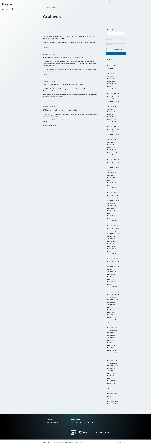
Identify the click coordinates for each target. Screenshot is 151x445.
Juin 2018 (110, 340)
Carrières (126, 1)
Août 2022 (110, 203)
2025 (107, 91)
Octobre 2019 (111, 297)
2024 (107, 124)
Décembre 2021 (111, 226)
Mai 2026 (110, 78)
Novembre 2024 (112, 129)
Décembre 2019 (111, 292)
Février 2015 (110, 403)
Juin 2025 (110, 109)
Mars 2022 (110, 216)
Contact (144, 1)
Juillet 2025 (110, 106)
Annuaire (120, 1)
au (107, 42)
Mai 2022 (110, 210)
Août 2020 (110, 269)
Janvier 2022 (111, 221)
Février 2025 (111, 119)
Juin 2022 (110, 208)
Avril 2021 (110, 246)
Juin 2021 (110, 241)
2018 (107, 322)
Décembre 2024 (112, 127)
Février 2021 (110, 251)
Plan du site (56, 442)
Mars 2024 (110, 149)
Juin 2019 (110, 307)
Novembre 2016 (111, 393)
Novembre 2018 (111, 327)
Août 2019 (110, 302)
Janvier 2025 (111, 122)
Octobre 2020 (111, 264)
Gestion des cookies (78, 442)
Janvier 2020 (111, 287)
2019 (107, 289)
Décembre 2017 (111, 358)
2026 (107, 63)
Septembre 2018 (112, 332)
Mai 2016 (110, 396)
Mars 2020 (110, 282)
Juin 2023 (110, 175)
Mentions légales (68, 442)
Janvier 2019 (111, 320)
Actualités (48, 7)
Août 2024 (110, 137)
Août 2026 (110, 71)
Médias (131, 1)
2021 (107, 223)
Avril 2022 (110, 213)
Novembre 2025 (112, 96)
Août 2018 (110, 335)
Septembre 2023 (112, 167)
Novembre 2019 (111, 294)
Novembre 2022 (112, 195)
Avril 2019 (110, 312)
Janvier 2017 (110, 386)
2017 (107, 355)
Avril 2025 (110, 114)
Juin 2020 (110, 274)
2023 (107, 157)
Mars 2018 (110, 348)
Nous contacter (49, 419)
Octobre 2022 (111, 198)
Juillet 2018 (110, 337)
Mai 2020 (110, 276)
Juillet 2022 (110, 205)
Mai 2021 (110, 243)
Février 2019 (110, 317)
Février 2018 (110, 350)
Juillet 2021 (110, 238)
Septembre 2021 (112, 233)
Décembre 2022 (112, 193)
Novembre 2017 (111, 360)
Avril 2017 (110, 378)
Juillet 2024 (110, 139)
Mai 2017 (109, 376)
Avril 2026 (110, 81)
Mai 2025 (110, 111)
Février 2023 (111, 185)
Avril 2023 (110, 180)
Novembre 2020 (112, 261)
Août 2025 (110, 104)
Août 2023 (110, 170)
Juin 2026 (110, 76)
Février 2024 (111, 152)
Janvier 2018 (111, 353)
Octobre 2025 (111, 99)
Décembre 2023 (112, 160)
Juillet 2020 (110, 271)
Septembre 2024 (112, 134)
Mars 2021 (110, 249)
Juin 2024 (110, 142)
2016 (107, 388)
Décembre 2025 (112, 94)
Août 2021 (110, 236)
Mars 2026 (110, 83)
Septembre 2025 (112, 101)
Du (107, 37)
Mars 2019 (110, 315)
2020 (107, 256)
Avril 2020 (110, 279)
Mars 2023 (110, 182)
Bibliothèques (137, 1)
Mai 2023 (110, 177)
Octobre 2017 (111, 363)
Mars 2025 (110, 116)
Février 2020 (111, 284)
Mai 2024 (110, 144)
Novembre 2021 (111, 228)
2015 (107, 398)
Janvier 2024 (111, 155)
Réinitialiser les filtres (117, 49)
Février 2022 (111, 218)
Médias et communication (52, 422)
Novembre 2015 (111, 401)
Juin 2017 (110, 373)
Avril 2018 (110, 345)
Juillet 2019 (110, 304)
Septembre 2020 (112, 266)
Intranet (62, 442)
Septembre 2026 (112, 68)
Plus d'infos (46, 47)
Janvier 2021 (111, 254)
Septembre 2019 (112, 299)
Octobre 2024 (111, 132)
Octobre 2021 (111, 231)
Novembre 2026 (112, 66)
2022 (107, 190)
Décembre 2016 (111, 391)
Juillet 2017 (110, 370)
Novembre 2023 (112, 162)
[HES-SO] (7, 5)
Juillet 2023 (110, 172)
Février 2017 (110, 383)
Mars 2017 (110, 381)
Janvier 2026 (111, 88)
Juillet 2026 (110, 73)
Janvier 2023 (111, 188)
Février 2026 (111, 86)
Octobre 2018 (111, 330)
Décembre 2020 (112, 259)
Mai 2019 (110, 309)
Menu (3, 9)
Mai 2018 (110, 343)
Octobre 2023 (111, 165)
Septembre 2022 (112, 200)
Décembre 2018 (111, 325)
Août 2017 (110, 368)
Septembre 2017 (112, 365)
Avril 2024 (110, 147)
